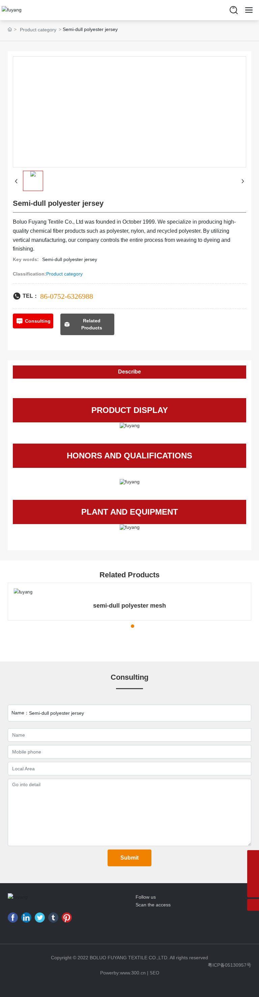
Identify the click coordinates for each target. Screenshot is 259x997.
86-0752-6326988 (66, 296)
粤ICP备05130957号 (229, 965)
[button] (114, 626)
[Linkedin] (26, 917)
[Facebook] (13, 917)
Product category (38, 29)
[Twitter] (40, 917)
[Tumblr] (53, 917)
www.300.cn (133, 972)
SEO (154, 972)
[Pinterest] (67, 917)
